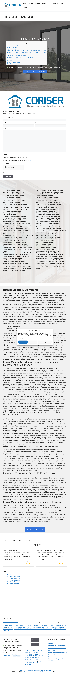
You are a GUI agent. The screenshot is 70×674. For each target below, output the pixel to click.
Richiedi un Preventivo (12, 47)
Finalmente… (10, 60)
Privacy (5, 154)
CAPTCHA (6, 163)
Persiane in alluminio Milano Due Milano (41, 629)
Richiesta (6, 129)
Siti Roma (56, 671)
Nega (33, 342)
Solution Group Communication (45, 671)
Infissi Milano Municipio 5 (13, 583)
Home (24, 3)
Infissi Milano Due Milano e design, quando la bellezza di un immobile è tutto (26, 52)
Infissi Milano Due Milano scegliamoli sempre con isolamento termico (24, 54)
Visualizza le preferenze (45, 342)
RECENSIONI (10, 59)
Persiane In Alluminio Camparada (57, 648)
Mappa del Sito (47, 670)
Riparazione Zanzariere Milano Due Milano (18, 627)
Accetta (23, 342)
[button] (51, 330)
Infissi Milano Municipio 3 (13, 580)
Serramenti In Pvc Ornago (55, 663)
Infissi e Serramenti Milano (10, 622)
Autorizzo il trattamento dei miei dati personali (15, 157)
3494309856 (6, 655)
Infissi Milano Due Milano (13, 45)
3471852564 (13, 654)
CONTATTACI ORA (35, 529)
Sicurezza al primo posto (13, 62)
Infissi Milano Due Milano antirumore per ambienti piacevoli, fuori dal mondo (26, 50)
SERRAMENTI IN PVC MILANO (33, 650)
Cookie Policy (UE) (38, 670)
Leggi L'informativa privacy (26, 670)
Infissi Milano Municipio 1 (13, 576)
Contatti (25, 7)
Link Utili (9, 64)
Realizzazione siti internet (30, 671)
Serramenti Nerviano (53, 650)
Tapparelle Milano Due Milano (22, 629)
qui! (30, 160)
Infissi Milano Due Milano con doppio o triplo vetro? (20, 57)
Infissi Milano (9, 575)
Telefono (6, 123)
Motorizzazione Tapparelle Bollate (57, 645)
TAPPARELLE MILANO (31, 664)
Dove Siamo (55, 3)
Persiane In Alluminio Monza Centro (57, 652)
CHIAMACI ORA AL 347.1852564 (35, 71)
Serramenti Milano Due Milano (11, 625)
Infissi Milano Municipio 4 (13, 582)
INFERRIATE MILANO (36, 663)
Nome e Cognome (8, 117)
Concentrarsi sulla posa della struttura (16, 55)
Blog (62, 3)
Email (37, 123)
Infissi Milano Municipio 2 (13, 578)
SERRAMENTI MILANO (34, 3)
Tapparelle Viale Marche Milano (56, 643)
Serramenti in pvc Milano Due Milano (30, 625)
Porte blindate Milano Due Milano (40, 627)
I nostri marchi (45, 3)
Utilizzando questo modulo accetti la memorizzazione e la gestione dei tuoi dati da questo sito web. (28, 172)
